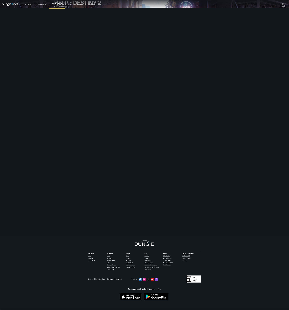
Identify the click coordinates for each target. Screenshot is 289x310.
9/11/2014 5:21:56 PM (120, 79)
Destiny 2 (28, 4)
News (89, 256)
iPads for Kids (186, 256)
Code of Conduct (62, 67)
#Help (102, 65)
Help (69, 4)
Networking (61, 30)
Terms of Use (148, 260)
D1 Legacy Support (64, 51)
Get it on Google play (156, 296)
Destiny (10, 4)
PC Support (61, 46)
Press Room (129, 263)
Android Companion (64, 44)
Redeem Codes (130, 265)
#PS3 (106, 65)
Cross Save (110, 269)
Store (79, 4)
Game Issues (61, 35)
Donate (184, 260)
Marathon (42, 4)
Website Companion (64, 39)
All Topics (60, 12)
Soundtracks (167, 260)
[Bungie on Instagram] (144, 279)
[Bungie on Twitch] (156, 279)
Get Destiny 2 (111, 260)
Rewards (91, 4)
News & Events (186, 258)
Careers (128, 258)
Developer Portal (130, 267)
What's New (166, 256)
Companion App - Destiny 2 (68, 53)
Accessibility (61, 37)
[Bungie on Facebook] (140, 279)
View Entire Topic (107, 74)
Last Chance (167, 265)
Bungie (128, 253)
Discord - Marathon (64, 64)
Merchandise (167, 258)
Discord (90, 258)
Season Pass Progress (113, 267)
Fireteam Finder (111, 265)
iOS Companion (62, 42)
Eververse (60, 33)
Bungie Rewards (168, 263)
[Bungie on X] (148, 279)
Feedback (60, 17)
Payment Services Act (150, 265)
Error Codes (61, 28)
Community (57, 3)
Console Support (63, 48)
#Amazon (112, 65)
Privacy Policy (148, 263)
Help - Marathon (63, 62)
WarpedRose (105, 220)
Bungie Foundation (188, 253)
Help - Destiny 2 (63, 26)
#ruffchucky (131, 65)
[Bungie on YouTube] (152, 279)
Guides (146, 256)
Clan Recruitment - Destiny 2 (68, 55)
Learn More (91, 260)
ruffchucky (104, 52)
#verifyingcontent (121, 65)
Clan (108, 263)
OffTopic (59, 60)
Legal (146, 258)
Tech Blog (129, 260)
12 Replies (105, 235)
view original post (137, 19)
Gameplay (60, 24)
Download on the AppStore (131, 296)
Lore (58, 21)
